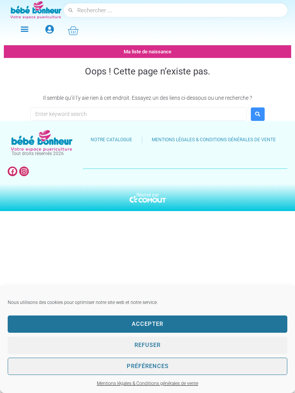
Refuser (147, 345)
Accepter (147, 323)
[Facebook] (12, 171)
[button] (24, 28)
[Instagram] (24, 171)
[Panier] (73, 30)
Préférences (148, 366)
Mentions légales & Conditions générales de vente (147, 383)
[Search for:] (138, 114)
